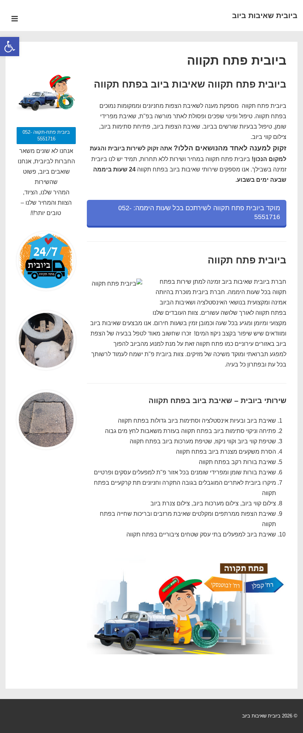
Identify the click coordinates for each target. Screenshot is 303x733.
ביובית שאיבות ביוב (264, 15)
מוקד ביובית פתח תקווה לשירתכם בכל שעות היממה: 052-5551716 (199, 212)
